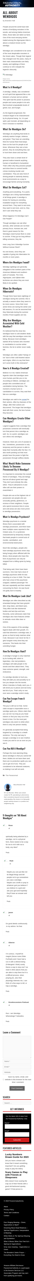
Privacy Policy (9, 1210)
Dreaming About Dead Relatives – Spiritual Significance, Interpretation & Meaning (16, 1230)
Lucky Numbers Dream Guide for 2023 (17, 1155)
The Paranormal (12, 775)
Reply (7, 852)
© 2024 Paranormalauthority (14, 1201)
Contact (6, 1215)
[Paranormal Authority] (11, 3)
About (6, 1207)
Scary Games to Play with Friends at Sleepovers (16, 1175)
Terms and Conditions (11, 1212)
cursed (24, 399)
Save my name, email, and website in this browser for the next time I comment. (18, 1079)
